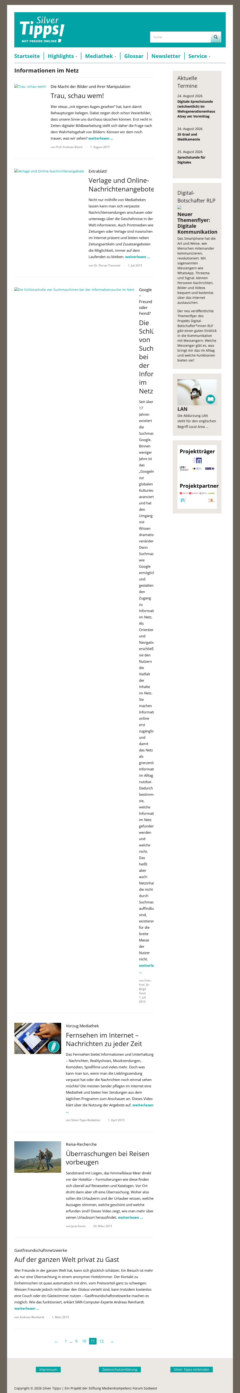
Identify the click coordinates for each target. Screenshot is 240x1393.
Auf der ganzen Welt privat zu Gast (66, 1259)
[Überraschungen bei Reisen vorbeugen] (37, 1156)
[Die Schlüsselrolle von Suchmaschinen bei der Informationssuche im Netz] (74, 289)
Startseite (27, 56)
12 (101, 1341)
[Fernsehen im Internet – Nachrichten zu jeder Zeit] (37, 1038)
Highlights (61, 56)
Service (197, 56)
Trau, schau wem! (77, 95)
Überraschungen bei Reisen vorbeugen (107, 1157)
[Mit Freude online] (42, 29)
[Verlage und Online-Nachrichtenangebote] (49, 171)
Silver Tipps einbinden (191, 1369)
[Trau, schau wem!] (30, 86)
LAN (182, 409)
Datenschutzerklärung (119, 1369)
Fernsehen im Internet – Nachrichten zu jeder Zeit (104, 1039)
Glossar (133, 56)
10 (84, 1341)
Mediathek (99, 56)
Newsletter (165, 56)
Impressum (48, 1369)
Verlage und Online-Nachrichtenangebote (122, 184)
